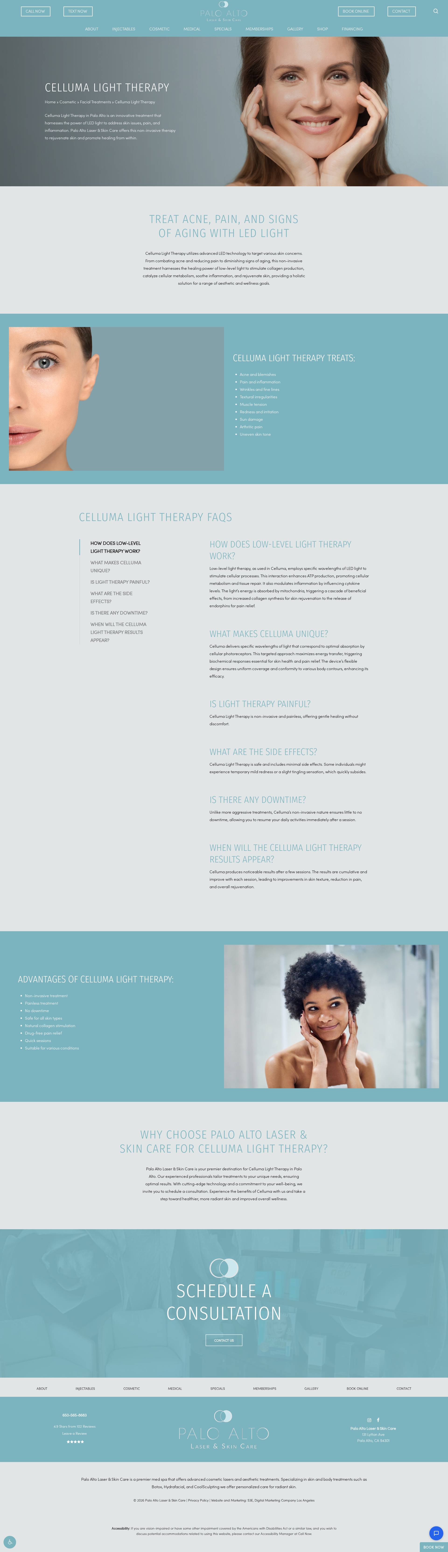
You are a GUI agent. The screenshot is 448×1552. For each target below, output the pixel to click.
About (42, 1388)
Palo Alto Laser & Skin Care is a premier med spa (124, 1479)
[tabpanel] (289, 567)
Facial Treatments (95, 101)
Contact (404, 1388)
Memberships (264, 1388)
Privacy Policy (198, 1500)
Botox (157, 1486)
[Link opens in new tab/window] (369, 1419)
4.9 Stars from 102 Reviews (74, 1426)
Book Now (434, 1547)
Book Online (357, 1388)
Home (50, 101)
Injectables (85, 1388)
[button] (10, 1542)
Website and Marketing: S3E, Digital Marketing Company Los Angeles (263, 1500)
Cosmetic (68, 101)
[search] (436, 11)
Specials (217, 1388)
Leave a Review (74, 1433)
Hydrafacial (174, 1486)
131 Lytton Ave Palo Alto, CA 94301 (373, 1434)
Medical (175, 1388)
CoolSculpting (206, 1486)
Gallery (311, 1388)
